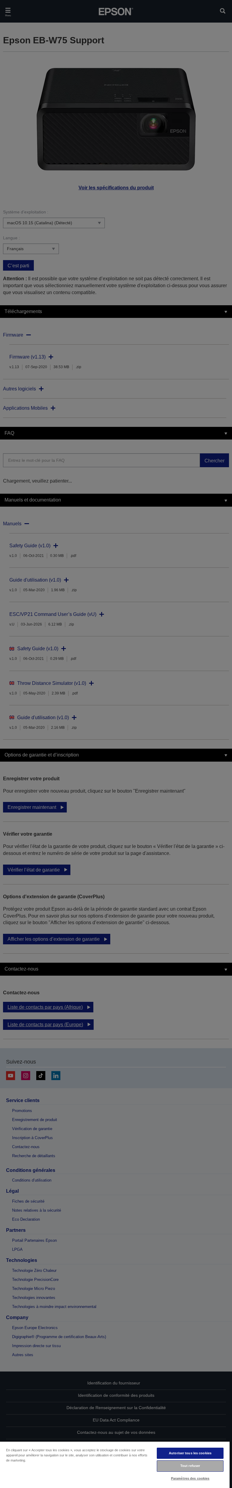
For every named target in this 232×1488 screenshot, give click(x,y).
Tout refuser (190, 1466)
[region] (115, 1464)
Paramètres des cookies (190, 1478)
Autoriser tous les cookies (190, 1453)
